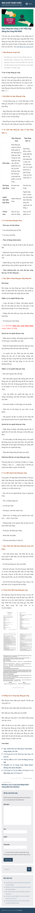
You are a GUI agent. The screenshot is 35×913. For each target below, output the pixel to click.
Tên (5, 829)
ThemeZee (19, 910)
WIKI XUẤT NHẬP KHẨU (12, 3)
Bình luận (7, 804)
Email (5, 837)
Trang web (7, 844)
